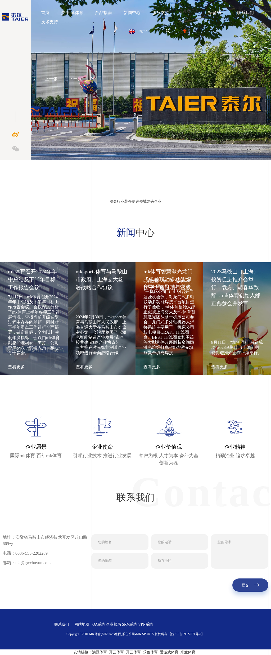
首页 (45, 12)
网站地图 (81, 624)
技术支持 (49, 22)
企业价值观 (168, 447)
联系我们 (245, 12)
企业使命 (102, 447)
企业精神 (235, 447)
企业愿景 (36, 447)
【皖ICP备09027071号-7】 (186, 634)
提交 (245, 585)
